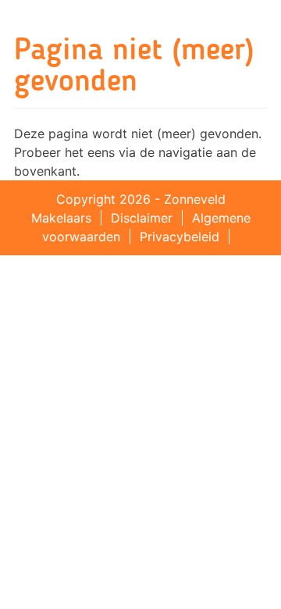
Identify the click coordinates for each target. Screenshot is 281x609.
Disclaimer (142, 218)
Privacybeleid (179, 236)
